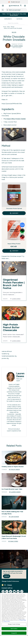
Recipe (12, 26)
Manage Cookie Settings (14, 624)
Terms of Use (6, 621)
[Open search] (3, 10)
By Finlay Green (14, 469)
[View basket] (25, 6)
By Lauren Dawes (17, 46)
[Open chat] (21, 591)
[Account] (21, 6)
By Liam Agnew (14, 516)
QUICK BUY (15, 213)
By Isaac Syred (13, 541)
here (19, 430)
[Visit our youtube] (14, 591)
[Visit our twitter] (18, 591)
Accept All (13, 633)
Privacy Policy (22, 620)
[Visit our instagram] (3, 591)
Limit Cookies (14, 628)
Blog (8, 26)
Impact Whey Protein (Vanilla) (16, 119)
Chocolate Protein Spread (14, 208)
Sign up (6, 576)
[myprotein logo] (14, 5)
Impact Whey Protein (14, 243)
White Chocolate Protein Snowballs (13, 28)
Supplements (8, 19)
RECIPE (14, 32)
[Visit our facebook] (6, 591)
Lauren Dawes (16, 298)
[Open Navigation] (3, 5)
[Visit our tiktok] (10, 591)
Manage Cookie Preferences (10, 581)
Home (4, 26)
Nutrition (19, 19)
